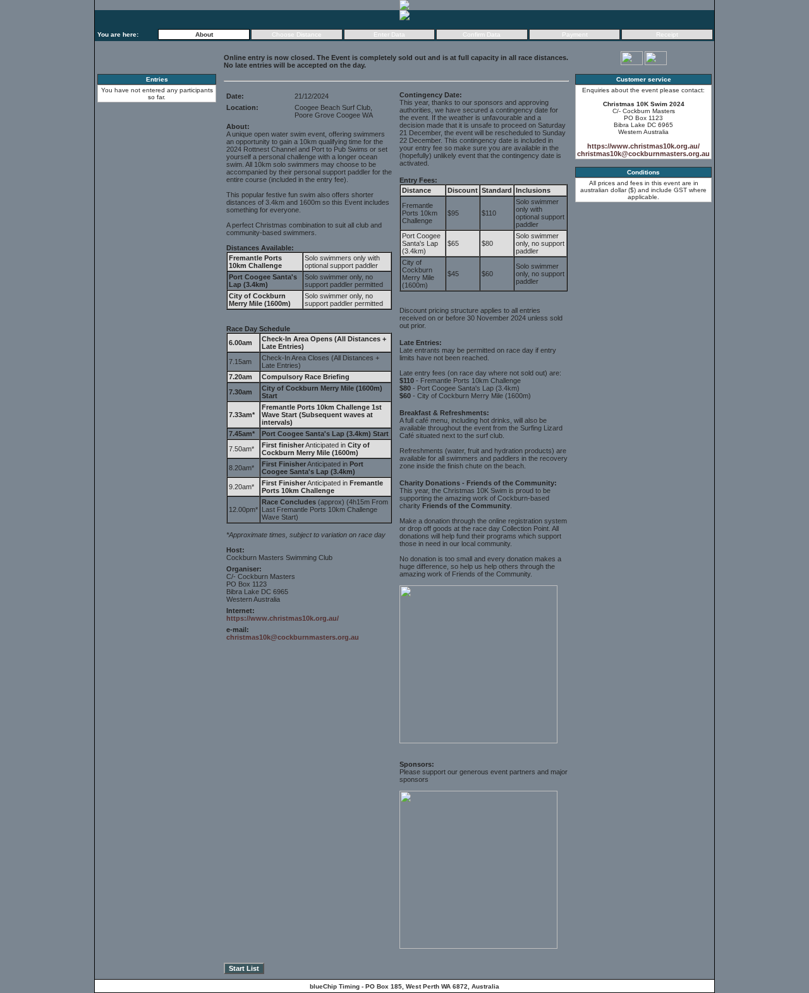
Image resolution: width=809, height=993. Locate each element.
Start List (244, 968)
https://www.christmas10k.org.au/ (282, 618)
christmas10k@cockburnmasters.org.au (292, 637)
